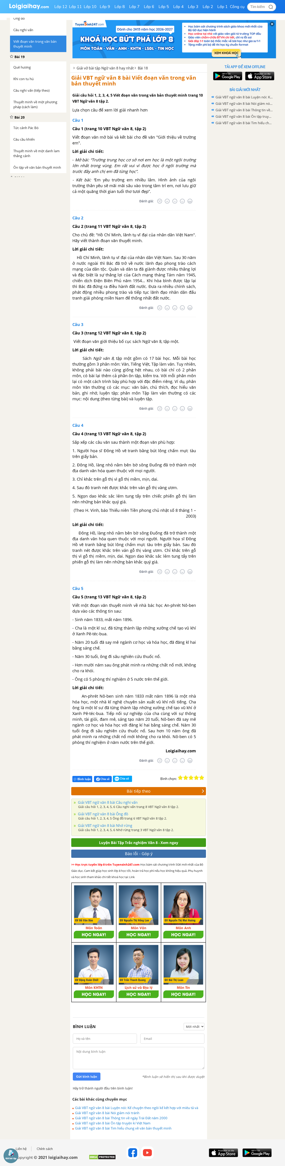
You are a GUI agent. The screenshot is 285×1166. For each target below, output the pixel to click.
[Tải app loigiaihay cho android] (227, 76)
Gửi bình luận (86, 1076)
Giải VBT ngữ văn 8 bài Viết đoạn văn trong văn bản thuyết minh (133, 80)
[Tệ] (167, 201)
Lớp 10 (90, 6)
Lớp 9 (105, 6)
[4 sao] (196, 777)
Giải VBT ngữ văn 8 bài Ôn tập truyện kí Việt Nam (113, 1123)
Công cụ (237, 6)
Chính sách (45, 1148)
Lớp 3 (193, 6)
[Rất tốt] (190, 201)
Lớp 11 (75, 6)
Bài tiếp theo (139, 791)
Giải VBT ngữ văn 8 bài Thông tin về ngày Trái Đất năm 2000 (121, 1118)
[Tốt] (182, 201)
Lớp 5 (164, 6)
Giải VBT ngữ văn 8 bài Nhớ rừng (104, 825)
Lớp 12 (60, 6)
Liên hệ (21, 1148)
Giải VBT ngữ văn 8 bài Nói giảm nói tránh (107, 1113)
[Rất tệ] (160, 201)
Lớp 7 (134, 6)
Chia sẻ (105, 779)
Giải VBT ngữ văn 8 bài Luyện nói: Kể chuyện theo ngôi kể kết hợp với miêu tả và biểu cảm (136, 1107)
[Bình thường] (175, 201)
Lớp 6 (149, 6)
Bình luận (84, 779)
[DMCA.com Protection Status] (102, 1158)
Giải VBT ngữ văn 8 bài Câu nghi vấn (107, 802)
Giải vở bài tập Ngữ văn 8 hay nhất (105, 68)
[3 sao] (191, 777)
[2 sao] (185, 777)
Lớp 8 (119, 6)
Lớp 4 (178, 6)
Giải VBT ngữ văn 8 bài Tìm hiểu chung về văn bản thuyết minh (123, 1128)
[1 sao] (180, 777)
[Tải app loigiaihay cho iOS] (259, 76)
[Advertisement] (245, 197)
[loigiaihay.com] (29, 8)
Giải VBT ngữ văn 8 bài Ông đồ (102, 814)
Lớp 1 (222, 6)
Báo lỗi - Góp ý (139, 853)
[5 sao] (201, 777)
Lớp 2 (208, 6)
